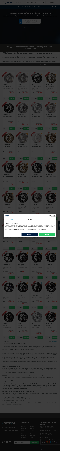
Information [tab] (30, 219)
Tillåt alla (47, 234)
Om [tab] (47, 219)
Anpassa (29, 234)
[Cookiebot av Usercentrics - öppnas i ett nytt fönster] (50, 216)
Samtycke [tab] (12, 219)
